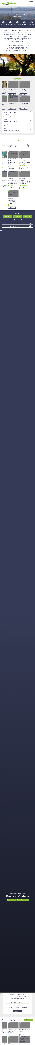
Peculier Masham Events (24, 90)
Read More (11, 168)
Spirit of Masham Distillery (24, 1030)
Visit (9, 2)
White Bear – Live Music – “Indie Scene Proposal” (12, 202)
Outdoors (24, 24)
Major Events (28, 216)
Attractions (17, 24)
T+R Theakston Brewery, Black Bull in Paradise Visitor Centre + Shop (13, 1033)
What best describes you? (18, 1005)
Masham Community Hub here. (21, 50)
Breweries (32, 24)
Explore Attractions (11, 900)
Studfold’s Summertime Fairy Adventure (12, 162)
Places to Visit (13, 103)
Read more (11, 94)
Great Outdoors (24, 103)
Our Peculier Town (13, 90)
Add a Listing (28, 1019)
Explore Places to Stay (22, 900)
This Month (17, 216)
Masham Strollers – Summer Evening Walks (13, 182)
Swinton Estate (14, 147)
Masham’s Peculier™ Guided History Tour (24, 162)
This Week (7, 216)
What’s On (3, 24)
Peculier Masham (10, 25)
